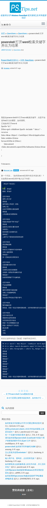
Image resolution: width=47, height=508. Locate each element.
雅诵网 (24, 494)
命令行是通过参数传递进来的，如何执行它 (25, 398)
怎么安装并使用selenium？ (16, 452)
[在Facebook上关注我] (7, 24)
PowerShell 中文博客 (19, 505)
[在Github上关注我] (10, 24)
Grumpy (7, 68)
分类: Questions (27, 60)
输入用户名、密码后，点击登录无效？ (20, 458)
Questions (11, 33)
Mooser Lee (8, 170)
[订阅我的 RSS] (2, 24)
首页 (3, 33)
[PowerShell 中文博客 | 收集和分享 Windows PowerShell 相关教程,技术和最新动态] (23, 7)
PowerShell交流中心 (10, 60)
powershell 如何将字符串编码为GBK (20, 446)
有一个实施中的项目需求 (15, 435)
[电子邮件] (5, 24)
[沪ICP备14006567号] (32, 505)
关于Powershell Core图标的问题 (18, 394)
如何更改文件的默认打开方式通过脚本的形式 (23, 423)
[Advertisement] (23, 94)
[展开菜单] (43, 24)
